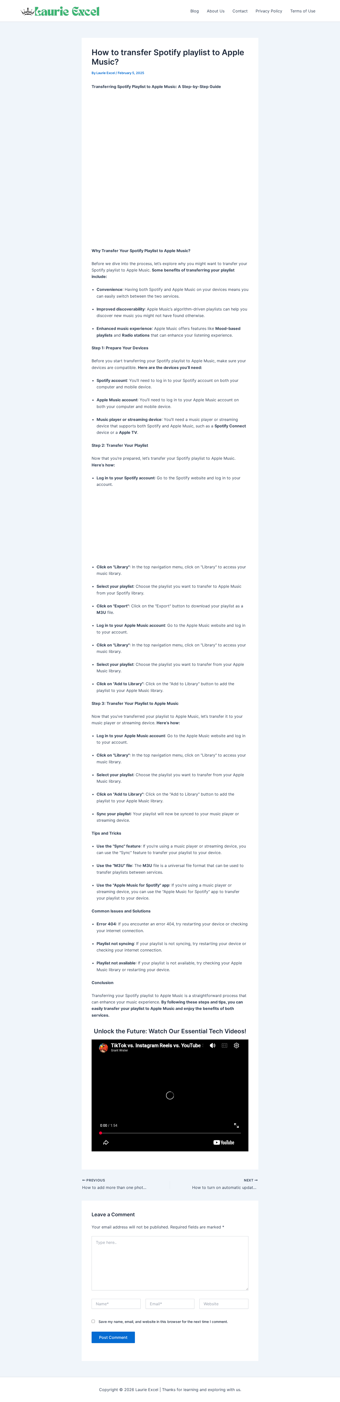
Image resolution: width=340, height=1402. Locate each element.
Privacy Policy (269, 10)
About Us (216, 10)
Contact (240, 10)
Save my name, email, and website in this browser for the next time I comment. (163, 1321)
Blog (194, 10)
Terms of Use (302, 10)
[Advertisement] (170, 131)
